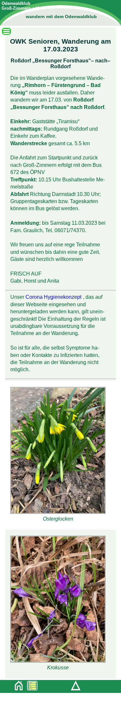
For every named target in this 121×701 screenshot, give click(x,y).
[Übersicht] (30, 686)
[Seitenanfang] (74, 689)
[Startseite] (17, 686)
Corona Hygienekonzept (53, 297)
